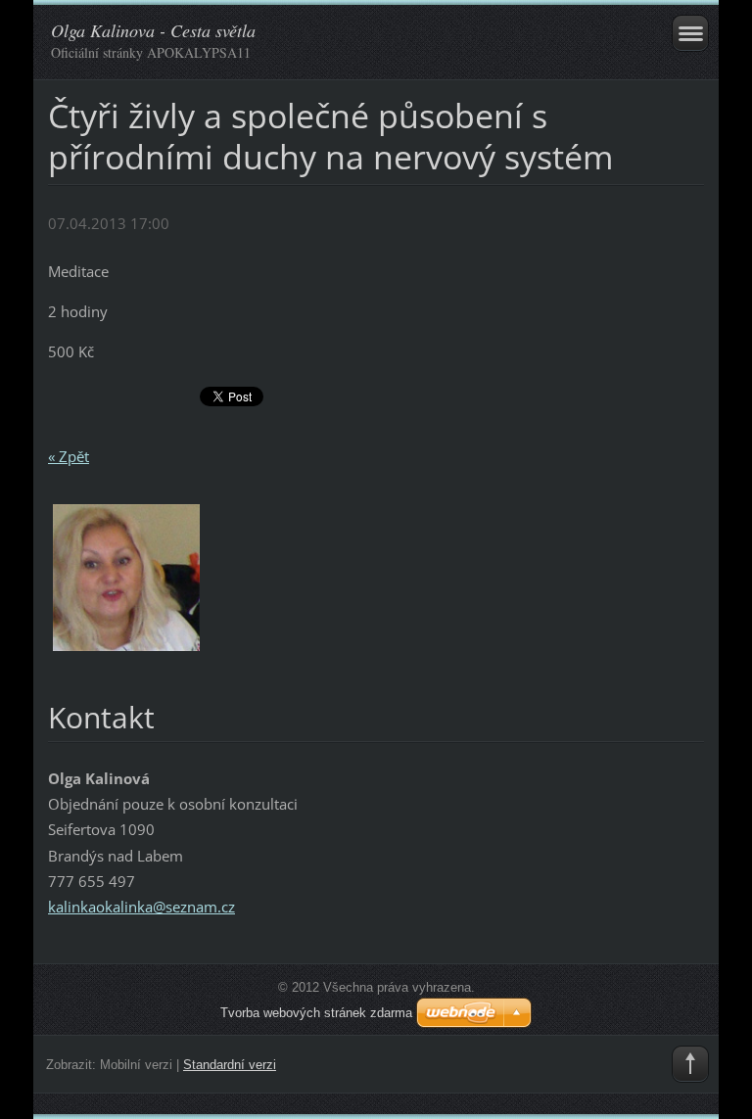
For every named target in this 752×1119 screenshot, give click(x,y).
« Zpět (68, 456)
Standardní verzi (229, 1064)
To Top (690, 1064)
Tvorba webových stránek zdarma (316, 1012)
